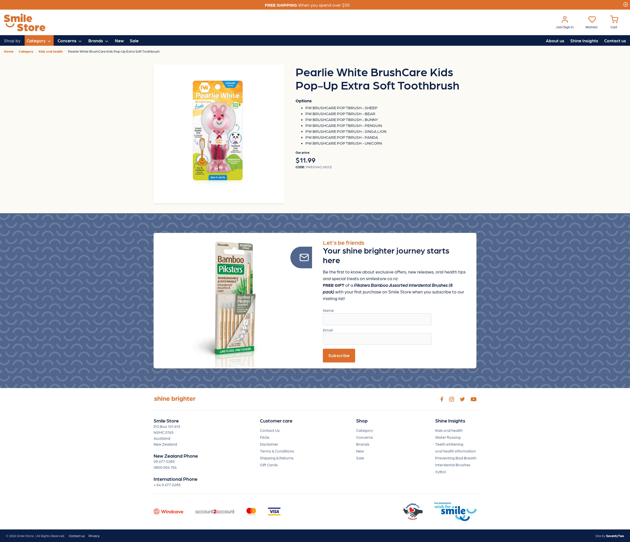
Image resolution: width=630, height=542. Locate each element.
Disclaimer (269, 444)
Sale (134, 40)
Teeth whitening (449, 444)
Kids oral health (449, 430)
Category (364, 430)
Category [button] (37, 40)
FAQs (264, 437)
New (119, 40)
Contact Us (270, 430)
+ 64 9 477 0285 (167, 484)
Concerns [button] (68, 40)
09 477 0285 (164, 461)
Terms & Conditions (277, 451)
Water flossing (448, 437)
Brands (362, 444)
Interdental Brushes (453, 464)
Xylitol (440, 471)
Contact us (615, 40)
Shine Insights (584, 40)
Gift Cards (269, 464)
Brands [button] (96, 40)
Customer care (276, 420)
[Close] (625, 3)
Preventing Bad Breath (455, 457)
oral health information (455, 451)
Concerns (364, 437)
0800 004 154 (165, 467)
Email (328, 330)
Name (328, 310)
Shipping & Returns (277, 457)
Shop (362, 420)
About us (555, 40)
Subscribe (339, 355)
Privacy (94, 536)
